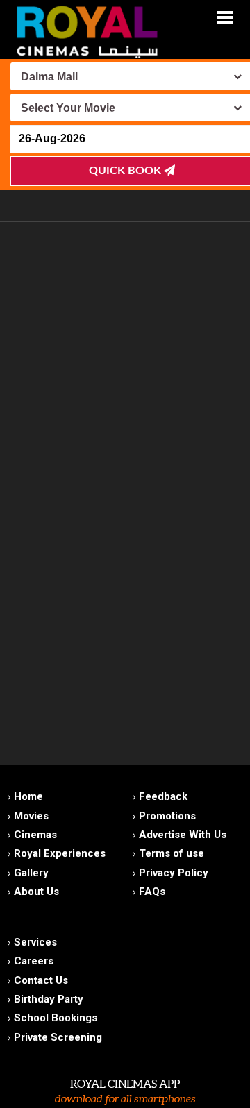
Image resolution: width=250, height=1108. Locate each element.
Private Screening (58, 1037)
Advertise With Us (182, 834)
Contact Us (41, 980)
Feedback (163, 796)
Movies (31, 816)
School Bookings (55, 1018)
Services (35, 942)
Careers (33, 961)
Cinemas (35, 834)
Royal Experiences (60, 853)
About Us (36, 891)
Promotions (167, 816)
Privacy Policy (173, 873)
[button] (225, 16)
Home (28, 796)
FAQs (152, 891)
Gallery (31, 873)
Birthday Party (48, 999)
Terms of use (171, 853)
